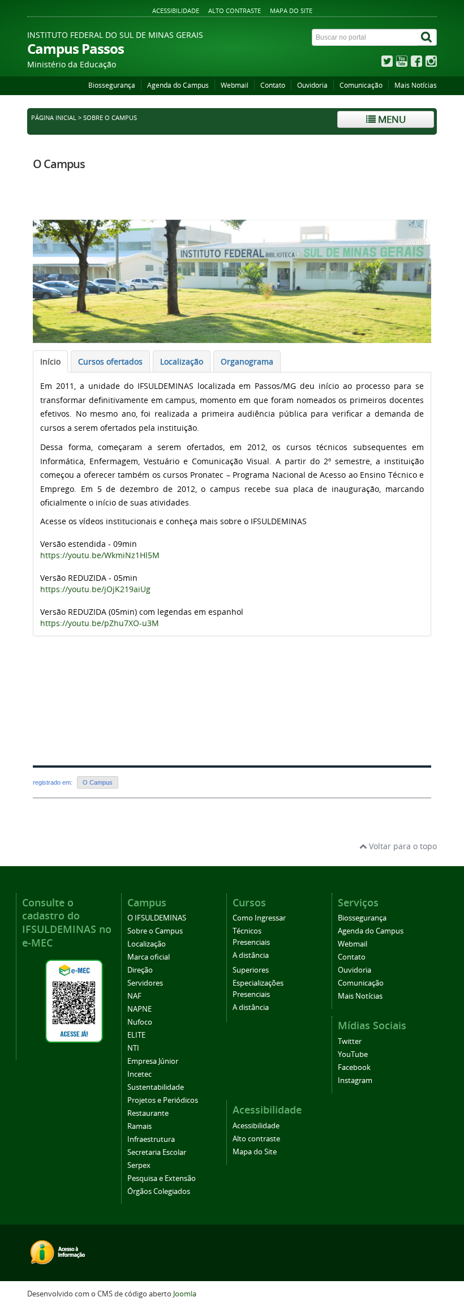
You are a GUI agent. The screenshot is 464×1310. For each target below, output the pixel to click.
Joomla (184, 1294)
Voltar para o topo (402, 846)
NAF (134, 996)
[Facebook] (416, 63)
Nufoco (139, 1022)
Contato (272, 85)
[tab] (50, 361)
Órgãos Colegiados (158, 1191)
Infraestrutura (151, 1139)
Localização (146, 944)
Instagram (355, 1080)
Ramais (139, 1126)
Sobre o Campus (155, 931)
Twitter (350, 1041)
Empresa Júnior (152, 1061)
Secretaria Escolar (156, 1152)
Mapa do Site (291, 10)
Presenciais (251, 942)
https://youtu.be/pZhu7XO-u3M (99, 623)
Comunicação (361, 85)
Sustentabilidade (155, 1087)
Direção (140, 970)
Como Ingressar (259, 918)
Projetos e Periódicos (162, 1100)
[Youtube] (401, 63)
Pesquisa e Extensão (161, 1178)
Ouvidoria (312, 85)
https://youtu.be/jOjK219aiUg (95, 589)
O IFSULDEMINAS (156, 918)
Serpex (139, 1165)
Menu (391, 119)
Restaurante (148, 1113)
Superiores (251, 970)
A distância (251, 955)
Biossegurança (111, 85)
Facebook (354, 1067)
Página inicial (53, 118)
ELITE (136, 1035)
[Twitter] (387, 63)
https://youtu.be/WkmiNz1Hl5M (100, 555)
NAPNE (139, 1009)
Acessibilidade (175, 10)
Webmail (234, 85)
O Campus (59, 164)
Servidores (145, 983)
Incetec (139, 1074)
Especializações (258, 983)
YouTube (353, 1054)
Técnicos (247, 931)
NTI (133, 1048)
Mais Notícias (415, 85)
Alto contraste (234, 10)
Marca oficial (148, 957)
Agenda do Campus (178, 85)
